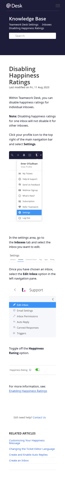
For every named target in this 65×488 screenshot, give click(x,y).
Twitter (29, 406)
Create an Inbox (19, 460)
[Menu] (57, 6)
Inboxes (47, 24)
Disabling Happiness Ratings (26, 28)
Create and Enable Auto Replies (28, 454)
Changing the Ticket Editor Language (32, 449)
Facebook (37, 406)
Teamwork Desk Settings (23, 24)
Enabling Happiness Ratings (28, 391)
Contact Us (39, 417)
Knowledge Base (27, 18)
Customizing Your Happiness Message (27, 441)
